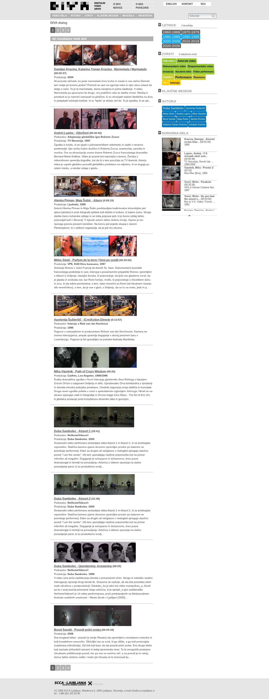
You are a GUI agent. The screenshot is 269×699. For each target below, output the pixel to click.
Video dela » (169, 61)
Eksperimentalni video (200, 66)
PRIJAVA (98, 684)
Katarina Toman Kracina (175, 124)
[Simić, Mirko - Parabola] (171, 193)
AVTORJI (76, 15)
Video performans (203, 71)
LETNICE (169, 25)
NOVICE (117, 7)
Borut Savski (169, 119)
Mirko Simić (168, 114)
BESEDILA (128, 15)
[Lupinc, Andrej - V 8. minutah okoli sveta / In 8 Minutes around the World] (171, 165)
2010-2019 (190, 41)
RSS (203, 4)
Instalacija (168, 71)
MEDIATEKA (145, 15)
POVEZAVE (142, 7)
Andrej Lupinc (183, 114)
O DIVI (117, 4)
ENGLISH (171, 4)
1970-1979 (190, 32)
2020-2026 (171, 46)
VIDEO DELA (59, 15)
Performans (183, 77)
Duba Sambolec (173, 108)
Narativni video (183, 71)
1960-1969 (171, 32)
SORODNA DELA (175, 133)
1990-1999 (190, 37)
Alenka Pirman (197, 119)
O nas (139, 4)
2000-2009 (171, 41)
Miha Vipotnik (199, 114)
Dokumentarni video (174, 66)
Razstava (199, 77)
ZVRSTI (89, 15)
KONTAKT (187, 4)
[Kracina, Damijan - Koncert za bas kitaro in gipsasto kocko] (171, 150)
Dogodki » (168, 77)
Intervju (175, 82)
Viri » (165, 82)
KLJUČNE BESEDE (108, 15)
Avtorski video (187, 60)
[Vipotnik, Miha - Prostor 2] (171, 179)
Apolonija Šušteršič (195, 108)
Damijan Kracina (197, 124)
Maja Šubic (182, 119)
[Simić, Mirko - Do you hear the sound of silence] (171, 207)
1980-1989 (171, 37)
